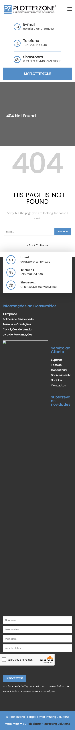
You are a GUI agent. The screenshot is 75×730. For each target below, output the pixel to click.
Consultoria (59, 370)
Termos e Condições (17, 324)
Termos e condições (43, 691)
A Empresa (10, 314)
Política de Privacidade (18, 319)
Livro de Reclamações (17, 334)
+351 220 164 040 (35, 45)
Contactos (58, 385)
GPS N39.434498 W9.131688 (38, 287)
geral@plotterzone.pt (38, 29)
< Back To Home (37, 245)
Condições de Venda (17, 329)
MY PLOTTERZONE (37, 73)
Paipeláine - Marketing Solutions (48, 724)
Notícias (56, 380)
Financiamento (61, 375)
